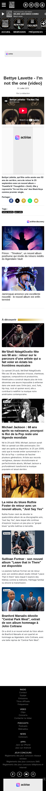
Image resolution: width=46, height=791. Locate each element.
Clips (23, 712)
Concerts (23, 715)
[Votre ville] (25, 4)
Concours (23, 737)
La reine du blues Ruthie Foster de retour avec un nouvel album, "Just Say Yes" (22, 505)
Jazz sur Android (23, 747)
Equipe (23, 695)
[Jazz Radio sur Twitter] (19, 774)
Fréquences (36, 32)
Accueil (5, 32)
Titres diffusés (23, 701)
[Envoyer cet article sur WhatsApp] (29, 202)
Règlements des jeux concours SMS (23, 761)
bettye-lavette (7, 212)
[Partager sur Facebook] (10, 202)
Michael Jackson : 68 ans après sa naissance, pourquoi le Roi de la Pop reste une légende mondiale (22, 432)
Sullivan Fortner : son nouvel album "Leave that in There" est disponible (22, 562)
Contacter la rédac (23, 718)
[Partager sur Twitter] (17, 202)
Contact (23, 692)
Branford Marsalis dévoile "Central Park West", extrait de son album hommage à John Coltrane (21, 621)
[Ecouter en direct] (31, 4)
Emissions (23, 698)
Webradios (19, 32)
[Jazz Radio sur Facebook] (13, 774)
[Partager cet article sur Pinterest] (23, 202)
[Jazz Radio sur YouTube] (26, 774)
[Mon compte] (42, 4)
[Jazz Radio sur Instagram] (33, 774)
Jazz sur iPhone (23, 745)
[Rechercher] (36, 4)
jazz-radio (18, 212)
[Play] (3, 13)
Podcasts (23, 726)
